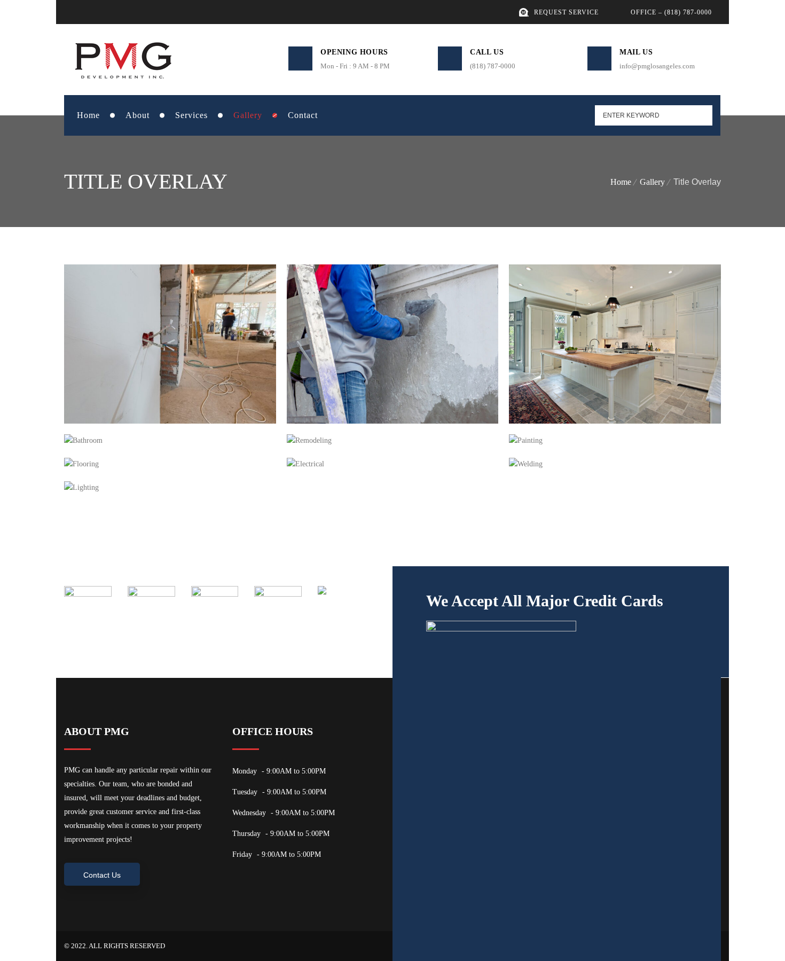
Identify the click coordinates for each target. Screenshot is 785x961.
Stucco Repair (336, 399)
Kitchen (544, 399)
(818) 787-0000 (492, 66)
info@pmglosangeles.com (657, 66)
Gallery (652, 181)
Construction (111, 399)
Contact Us (102, 875)
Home (620, 181)
